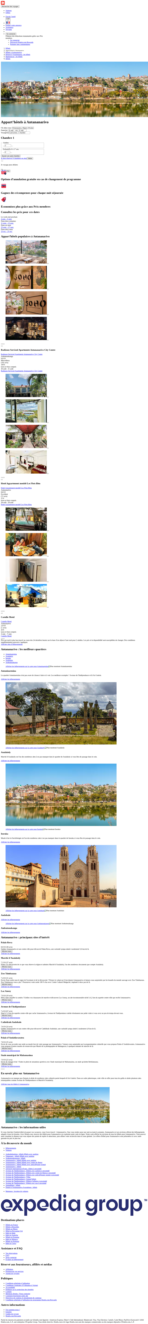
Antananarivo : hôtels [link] (13, 1167)
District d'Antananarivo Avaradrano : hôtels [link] (21, 1187)
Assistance (9, 27)
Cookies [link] (9, 1292)
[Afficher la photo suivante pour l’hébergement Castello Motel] (4, 611)
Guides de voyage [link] (12, 1314)
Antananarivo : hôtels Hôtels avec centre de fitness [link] (24, 1162)
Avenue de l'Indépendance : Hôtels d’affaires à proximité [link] (26, 1181)
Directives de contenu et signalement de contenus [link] (23, 1298)
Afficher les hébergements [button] (10, 679)
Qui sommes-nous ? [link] (13, 1310)
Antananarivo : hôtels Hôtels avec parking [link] (21, 1160)
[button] (74, 1127)
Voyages (9, 29)
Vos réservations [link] (11, 1253)
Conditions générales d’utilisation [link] (18, 1283)
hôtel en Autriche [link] (12, 1235)
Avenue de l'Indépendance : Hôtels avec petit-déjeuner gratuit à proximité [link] (32, 1175)
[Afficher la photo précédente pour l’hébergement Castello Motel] (2, 611)
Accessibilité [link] (10, 1287)
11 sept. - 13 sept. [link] (7, 223)
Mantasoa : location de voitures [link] (17, 1191)
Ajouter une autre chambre (11, 156)
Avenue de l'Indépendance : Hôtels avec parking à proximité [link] (27, 1171)
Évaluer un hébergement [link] (14, 1260)
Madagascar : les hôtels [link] (14, 57)
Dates (3, 130)
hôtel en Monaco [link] (12, 1239)
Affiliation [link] (9, 1269)
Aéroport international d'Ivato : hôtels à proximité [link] (23, 1169)
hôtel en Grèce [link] (11, 1243)
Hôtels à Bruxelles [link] (12, 1227)
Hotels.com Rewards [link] (13, 1316)
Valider (30, 158)
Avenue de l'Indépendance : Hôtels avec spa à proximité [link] (26, 1183)
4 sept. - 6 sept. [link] (6, 219)
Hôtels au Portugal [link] (12, 1241)
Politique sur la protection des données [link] (20, 1290)
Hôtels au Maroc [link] (12, 1229)
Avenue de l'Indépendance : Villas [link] (18, 1177)
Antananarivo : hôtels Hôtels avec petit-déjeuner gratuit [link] (26, 1165)
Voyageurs (5, 133)
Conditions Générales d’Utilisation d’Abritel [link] (22, 1285)
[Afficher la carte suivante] (4, 638)
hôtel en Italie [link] (10, 1233)
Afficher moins (7, 951)
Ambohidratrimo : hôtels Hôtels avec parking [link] (22, 1154)
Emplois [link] (9, 1312)
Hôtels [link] (8, 48)
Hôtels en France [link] (12, 1225)
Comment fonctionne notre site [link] (17, 1296)
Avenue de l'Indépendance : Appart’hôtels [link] (21, 1179)
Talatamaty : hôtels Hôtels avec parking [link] (20, 1156)
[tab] (11, 654)
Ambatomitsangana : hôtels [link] (15, 1158)
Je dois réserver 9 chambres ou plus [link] (14, 158)
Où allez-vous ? (6, 128)
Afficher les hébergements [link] (10, 954)
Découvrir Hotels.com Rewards (21, 42)
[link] (25, 11)
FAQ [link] (7, 1255)
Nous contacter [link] (11, 1257)
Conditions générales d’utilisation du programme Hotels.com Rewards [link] (31, 1300)
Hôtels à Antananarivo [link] (14, 52)
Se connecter (10, 34)
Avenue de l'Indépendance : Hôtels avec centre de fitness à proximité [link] (31, 1173)
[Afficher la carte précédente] (2, 638)
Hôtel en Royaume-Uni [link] (14, 1231)
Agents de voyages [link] (12, 1273)
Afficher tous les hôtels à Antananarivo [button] (15, 1084)
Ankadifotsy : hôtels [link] (13, 1185)
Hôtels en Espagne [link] (12, 1237)
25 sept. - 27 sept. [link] (7, 227)
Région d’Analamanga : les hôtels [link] (18, 55)
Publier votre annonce (14, 25)
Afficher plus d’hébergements (12, 644)
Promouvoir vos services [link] (14, 1271)
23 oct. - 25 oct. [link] (6, 231)
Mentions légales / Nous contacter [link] (18, 1294)
